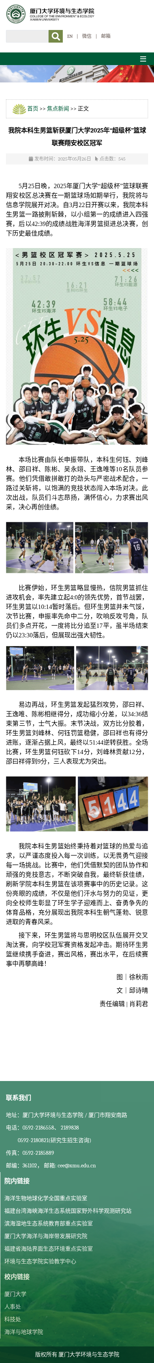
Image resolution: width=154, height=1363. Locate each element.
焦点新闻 (58, 108)
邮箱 (106, 36)
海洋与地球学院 (23, 1332)
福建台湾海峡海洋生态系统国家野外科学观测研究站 (67, 1211)
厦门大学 (15, 1294)
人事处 (12, 1306)
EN (70, 36)
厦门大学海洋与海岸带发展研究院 (45, 1236)
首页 (32, 108)
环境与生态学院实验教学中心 (40, 1261)
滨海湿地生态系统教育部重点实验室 (48, 1223)
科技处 (12, 1319)
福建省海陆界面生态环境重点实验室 (48, 1248)
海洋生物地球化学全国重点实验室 (45, 1198)
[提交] (56, 36)
